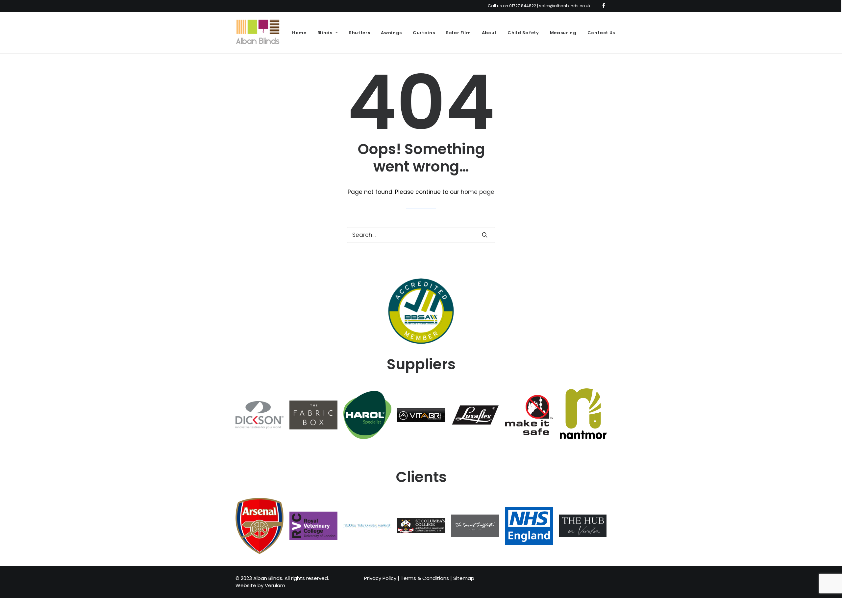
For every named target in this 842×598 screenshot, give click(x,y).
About (489, 33)
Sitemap (463, 578)
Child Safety (523, 33)
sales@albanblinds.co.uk (564, 6)
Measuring (563, 33)
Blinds (325, 33)
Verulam (275, 585)
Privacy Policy (380, 578)
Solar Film (458, 33)
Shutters (359, 33)
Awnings (391, 33)
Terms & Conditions (425, 578)
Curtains (424, 33)
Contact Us (601, 33)
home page (477, 192)
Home (299, 33)
